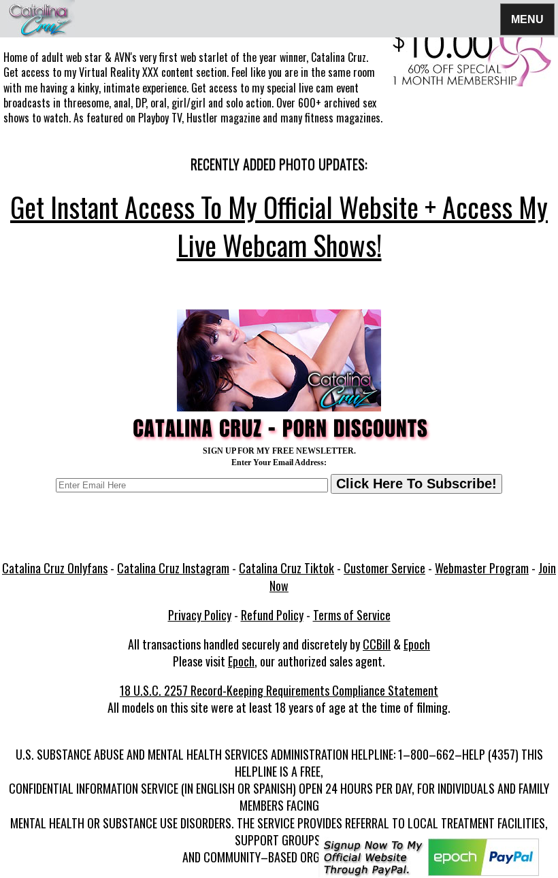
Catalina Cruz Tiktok (286, 568)
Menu (527, 18)
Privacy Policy (199, 615)
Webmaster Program (482, 568)
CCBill (377, 644)
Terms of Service (352, 615)
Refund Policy (272, 615)
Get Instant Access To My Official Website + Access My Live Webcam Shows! (279, 225)
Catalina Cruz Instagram (173, 568)
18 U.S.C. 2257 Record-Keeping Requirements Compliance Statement (279, 690)
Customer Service (384, 568)
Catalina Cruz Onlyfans (55, 568)
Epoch (417, 644)
